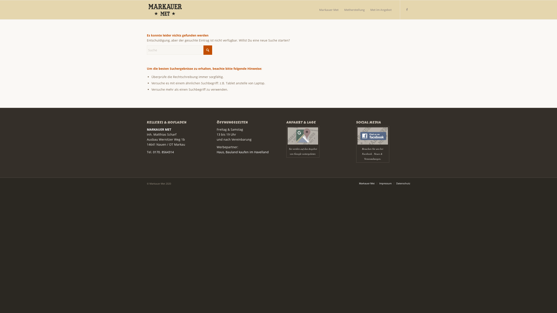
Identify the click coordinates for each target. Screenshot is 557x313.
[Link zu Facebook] (407, 9)
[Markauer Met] (171, 9)
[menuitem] (328, 9)
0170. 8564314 (163, 152)
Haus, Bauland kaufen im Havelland (243, 152)
